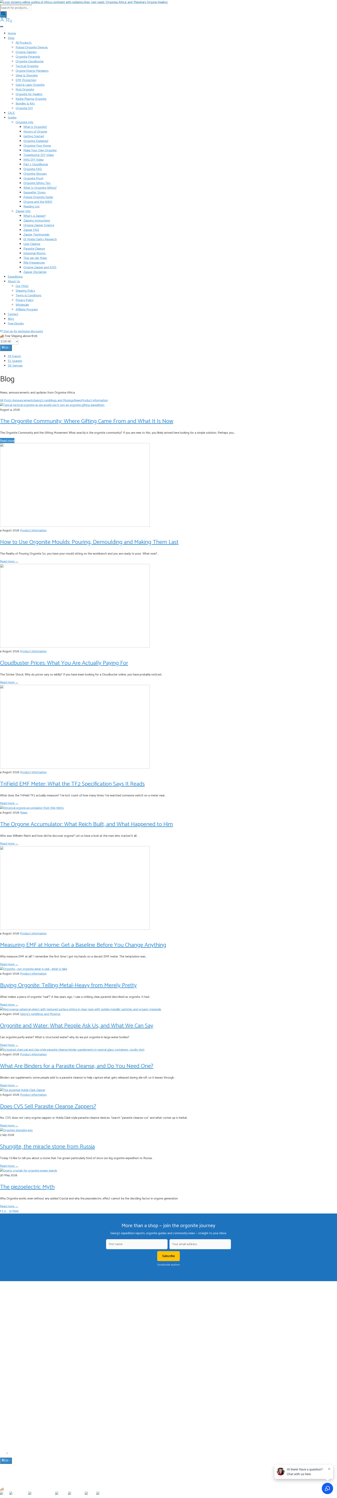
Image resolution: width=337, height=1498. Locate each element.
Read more (7, 440)
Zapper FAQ (31, 230)
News (77, 400)
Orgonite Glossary (35, 173)
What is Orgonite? (35, 127)
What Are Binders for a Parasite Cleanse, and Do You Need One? (76, 1066)
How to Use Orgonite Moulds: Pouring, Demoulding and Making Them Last (89, 542)
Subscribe (168, 1256)
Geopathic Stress (34, 192)
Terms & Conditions (28, 295)
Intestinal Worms (34, 253)
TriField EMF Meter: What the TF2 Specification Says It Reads (72, 784)
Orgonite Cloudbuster (30, 61)
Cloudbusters (15, 1343)
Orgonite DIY (24, 108)
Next (15, 1211)
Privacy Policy (25, 300)
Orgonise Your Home (37, 145)
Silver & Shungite (27, 75)
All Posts (6, 400)
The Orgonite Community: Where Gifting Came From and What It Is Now (86, 421)
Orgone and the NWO (37, 202)
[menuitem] (172, 356)
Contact (13, 314)
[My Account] (2, 21)
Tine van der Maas (35, 258)
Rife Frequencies (34, 262)
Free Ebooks (16, 323)
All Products (24, 42)
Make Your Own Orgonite (40, 150)
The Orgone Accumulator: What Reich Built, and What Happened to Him (86, 824)
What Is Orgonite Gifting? (40, 188)
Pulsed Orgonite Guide (38, 197)
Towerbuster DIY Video (38, 155)
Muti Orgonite (25, 89)
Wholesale (22, 305)
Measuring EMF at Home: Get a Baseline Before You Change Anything (83, 945)
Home (12, 33)
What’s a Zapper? (34, 216)
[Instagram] (12, 1454)
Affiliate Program (27, 309)
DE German (15, 365)
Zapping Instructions (36, 220)
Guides (12, 117)
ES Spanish (15, 361)
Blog (11, 319)
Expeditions (15, 276)
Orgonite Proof (33, 178)
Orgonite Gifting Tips (37, 183)
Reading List (31, 206)
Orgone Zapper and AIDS (39, 267)
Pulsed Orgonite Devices (32, 47)
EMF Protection (26, 80)
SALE (11, 113)
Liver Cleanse (31, 244)
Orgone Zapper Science (38, 225)
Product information (94, 400)
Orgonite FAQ (32, 169)
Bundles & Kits (25, 103)
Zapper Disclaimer (35, 272)
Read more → (9, 561)
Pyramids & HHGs (18, 1354)
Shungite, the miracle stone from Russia (47, 1146)
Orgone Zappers (26, 52)
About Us (14, 281)
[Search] (3, 14)
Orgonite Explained (35, 141)
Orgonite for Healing (29, 94)
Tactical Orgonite (27, 66)
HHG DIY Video (33, 159)
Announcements (23, 400)
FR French (14, 356)
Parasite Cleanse (34, 248)
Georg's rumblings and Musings (54, 400)
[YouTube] (7, 1454)
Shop (11, 38)
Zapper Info (23, 211)
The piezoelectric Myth (27, 1187)
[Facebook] (2, 1454)
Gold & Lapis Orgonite (30, 85)
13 (10, 1211)
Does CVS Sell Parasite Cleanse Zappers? (48, 1106)
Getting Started (33, 136)
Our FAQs (22, 286)
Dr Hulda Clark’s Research (40, 239)
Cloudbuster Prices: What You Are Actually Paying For (64, 663)
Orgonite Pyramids (28, 56)
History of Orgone (35, 131)
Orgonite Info (24, 122)
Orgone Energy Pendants (32, 71)
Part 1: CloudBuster (35, 164)
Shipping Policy (25, 290)
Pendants (13, 1349)
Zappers (12, 1360)
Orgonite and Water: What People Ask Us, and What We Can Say (76, 1026)
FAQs (11, 1407)
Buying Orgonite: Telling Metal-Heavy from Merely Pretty (68, 985)
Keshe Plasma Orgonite (31, 99)
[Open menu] (1, 26)
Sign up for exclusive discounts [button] (23, 331)
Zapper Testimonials (36, 234)
